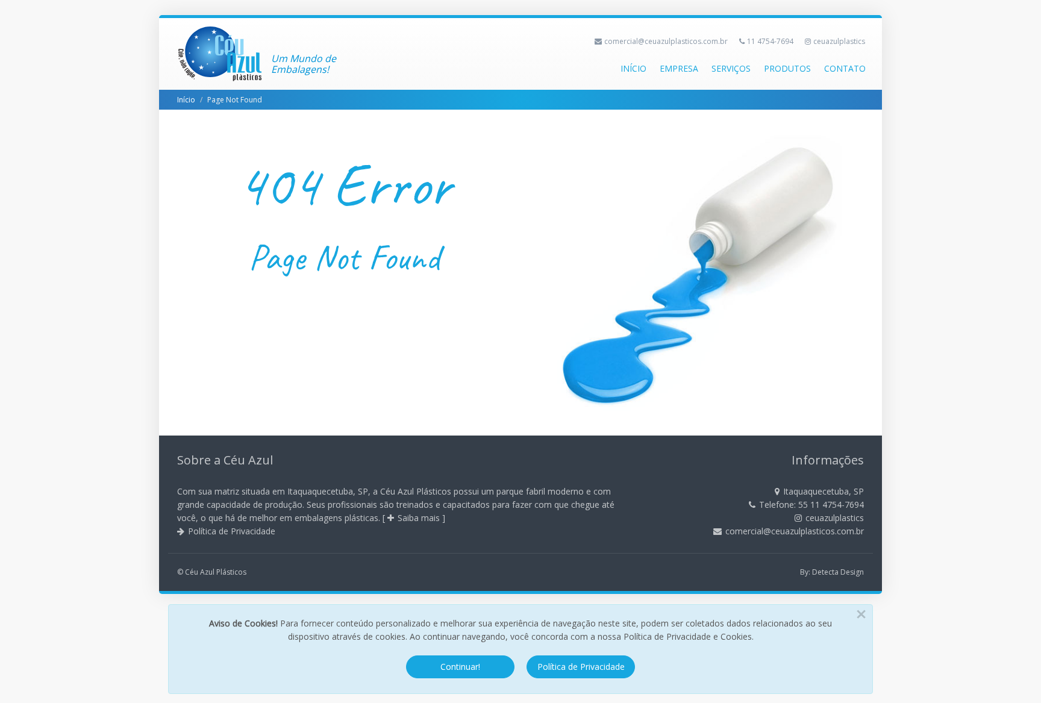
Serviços (731, 68)
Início (633, 68)
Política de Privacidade (231, 531)
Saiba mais (419, 517)
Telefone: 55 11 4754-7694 (811, 504)
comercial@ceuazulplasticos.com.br (666, 41)
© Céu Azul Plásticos (211, 572)
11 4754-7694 (770, 41)
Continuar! (460, 666)
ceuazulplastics (839, 41)
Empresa (679, 68)
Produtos (787, 68)
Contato (845, 68)
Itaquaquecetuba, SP (823, 491)
